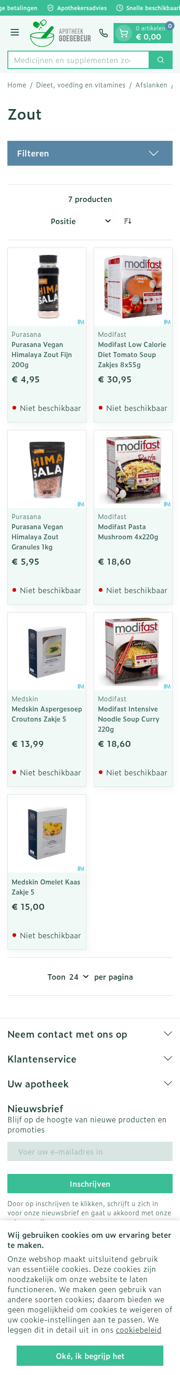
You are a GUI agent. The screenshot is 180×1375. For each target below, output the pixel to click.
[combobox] (78, 60)
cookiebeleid (139, 1329)
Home (16, 84)
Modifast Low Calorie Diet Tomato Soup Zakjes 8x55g (132, 354)
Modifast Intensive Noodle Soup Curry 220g (129, 719)
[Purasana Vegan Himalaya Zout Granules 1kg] (47, 469)
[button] (90, 153)
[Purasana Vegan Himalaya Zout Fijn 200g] (47, 287)
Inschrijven (90, 1183)
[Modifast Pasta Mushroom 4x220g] (133, 469)
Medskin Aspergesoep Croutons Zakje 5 (47, 713)
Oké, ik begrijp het (90, 1355)
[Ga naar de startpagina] (60, 33)
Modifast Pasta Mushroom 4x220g (128, 531)
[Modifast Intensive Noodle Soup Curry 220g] (133, 651)
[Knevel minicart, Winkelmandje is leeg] (123, 33)
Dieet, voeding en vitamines (81, 84)
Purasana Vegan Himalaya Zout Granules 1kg (37, 536)
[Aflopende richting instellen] (127, 221)
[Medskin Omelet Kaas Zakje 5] (47, 833)
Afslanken (151, 84)
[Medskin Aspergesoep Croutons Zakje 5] (47, 651)
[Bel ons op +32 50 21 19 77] (103, 33)
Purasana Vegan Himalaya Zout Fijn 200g (42, 354)
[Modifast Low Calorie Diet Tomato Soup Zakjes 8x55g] (133, 287)
